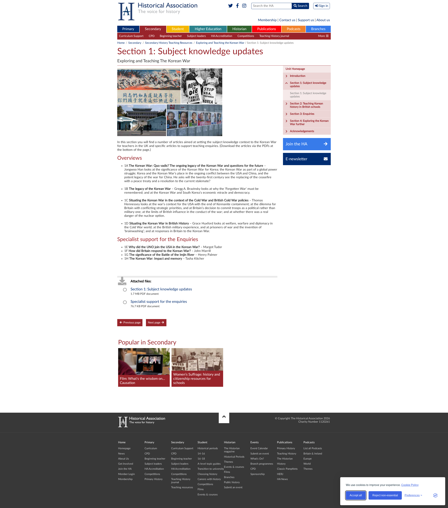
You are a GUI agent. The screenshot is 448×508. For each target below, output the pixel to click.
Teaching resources (306, 36)
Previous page (132, 322)
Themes (228, 462)
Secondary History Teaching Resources (168, 42)
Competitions (245, 36)
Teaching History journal (274, 36)
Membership (267, 20)
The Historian (285, 458)
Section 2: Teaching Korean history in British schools (306, 105)
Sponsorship (257, 474)
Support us (306, 20)
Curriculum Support (131, 36)
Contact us (287, 20)
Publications (266, 29)
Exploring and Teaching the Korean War (220, 42)
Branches (318, 29)
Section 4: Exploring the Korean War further (309, 122)
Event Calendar (259, 448)
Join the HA (125, 469)
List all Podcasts (312, 448)
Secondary (153, 29)
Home (121, 42)
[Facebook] (237, 6)
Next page (154, 322)
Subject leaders (196, 36)
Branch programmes (261, 464)
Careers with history (209, 479)
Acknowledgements (302, 131)
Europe (307, 458)
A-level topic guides (209, 464)
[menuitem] (128, 29)
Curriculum (151, 448)
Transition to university (211, 469)
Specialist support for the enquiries (159, 302)
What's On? (257, 458)
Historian (239, 29)
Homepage (124, 448)
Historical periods (208, 448)
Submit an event (233, 487)
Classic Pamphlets (287, 469)
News (121, 453)
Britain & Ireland (312, 453)
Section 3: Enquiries (302, 113)
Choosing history (207, 474)
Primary (128, 29)
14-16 (201, 453)
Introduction (297, 76)
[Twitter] (230, 6)
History (281, 464)
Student (178, 29)
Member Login (126, 474)
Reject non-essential (385, 495)
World (307, 464)
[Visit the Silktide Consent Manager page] (435, 495)
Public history (232, 482)
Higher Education (208, 29)
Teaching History (286, 453)
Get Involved (125, 464)
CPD (152, 36)
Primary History (154, 479)
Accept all (356, 495)
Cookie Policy (410, 485)
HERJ (280, 474)
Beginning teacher (171, 36)
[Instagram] (244, 6)
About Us (123, 458)
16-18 (201, 458)
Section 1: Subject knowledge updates (161, 289)
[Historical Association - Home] (141, 426)
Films (201, 489)
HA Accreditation (221, 36)
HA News (282, 479)
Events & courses (208, 494)
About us (323, 20)
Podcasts (293, 29)
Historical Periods (234, 457)
